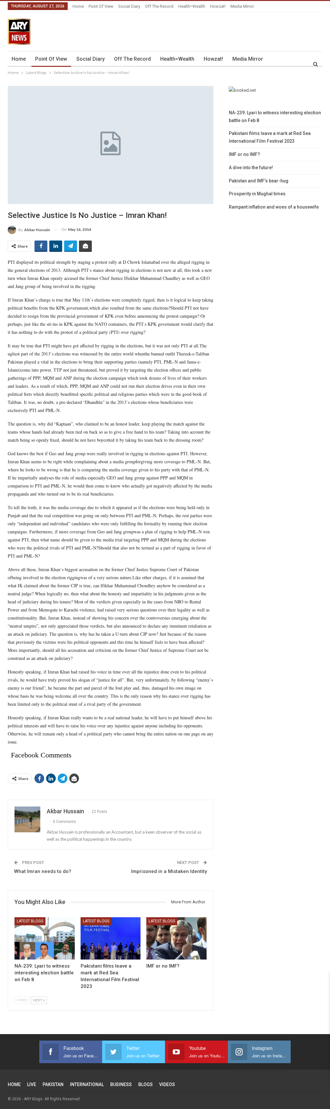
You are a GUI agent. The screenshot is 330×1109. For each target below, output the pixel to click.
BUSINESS (121, 1084)
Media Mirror (242, 6)
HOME (14, 1084)
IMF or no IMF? (244, 154)
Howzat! (218, 6)
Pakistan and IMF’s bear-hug (258, 180)
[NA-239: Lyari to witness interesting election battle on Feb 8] (45, 938)
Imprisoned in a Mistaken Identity (169, 871)
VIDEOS (167, 1084)
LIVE (31, 1084)
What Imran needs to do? (42, 871)
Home (78, 6)
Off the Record (159, 6)
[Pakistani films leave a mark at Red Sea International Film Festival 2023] (111, 938)
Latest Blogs (30, 921)
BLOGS (145, 1084)
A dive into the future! (251, 167)
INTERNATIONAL (87, 1084)
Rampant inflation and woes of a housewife (274, 207)
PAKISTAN (53, 1084)
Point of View (101, 6)
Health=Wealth (191, 6)
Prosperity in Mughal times (257, 193)
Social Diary (129, 6)
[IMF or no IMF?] (176, 938)
